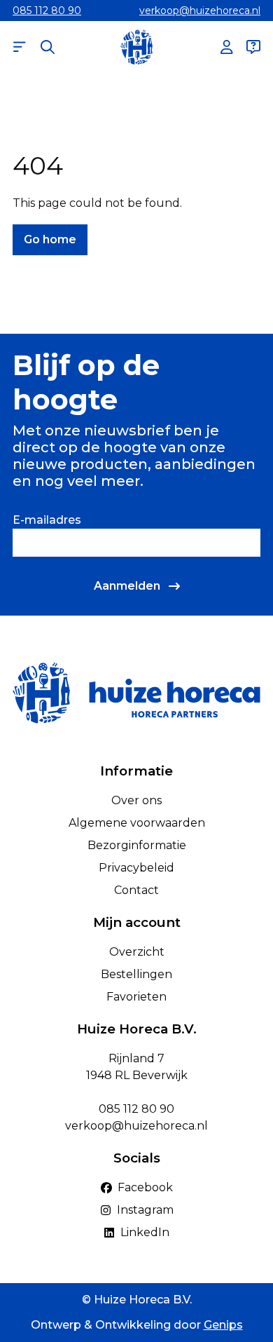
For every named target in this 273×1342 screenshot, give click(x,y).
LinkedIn (144, 1232)
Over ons (136, 800)
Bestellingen (136, 974)
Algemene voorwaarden (137, 822)
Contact (136, 890)
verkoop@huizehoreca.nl (199, 10)
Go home (50, 239)
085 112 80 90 (47, 10)
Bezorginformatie (137, 845)
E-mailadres (47, 520)
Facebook (145, 1187)
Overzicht (136, 951)
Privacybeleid (136, 867)
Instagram (145, 1209)
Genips (223, 1324)
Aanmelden (127, 585)
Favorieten (136, 996)
